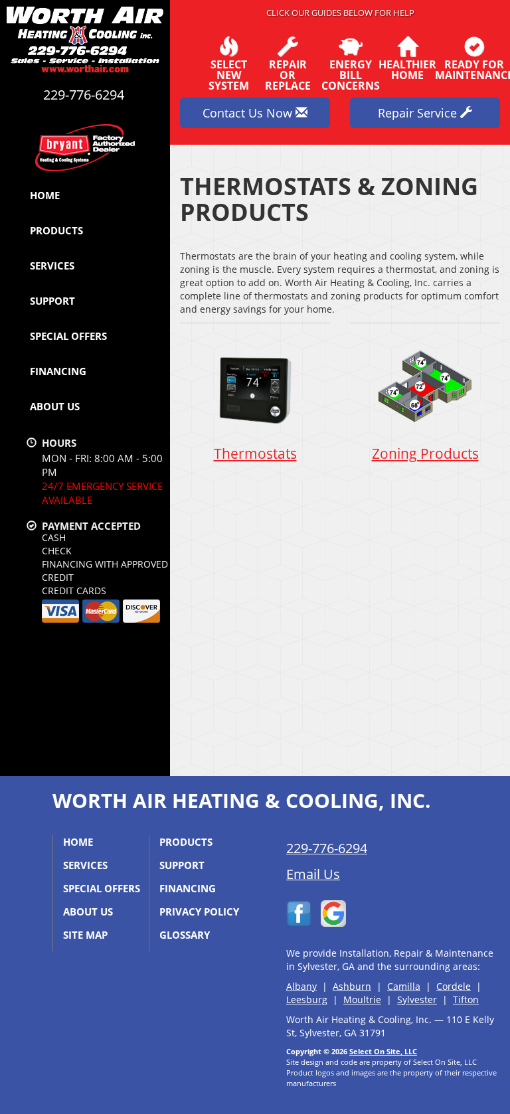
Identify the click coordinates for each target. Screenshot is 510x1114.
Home (45, 195)
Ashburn (352, 986)
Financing (58, 371)
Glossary (184, 934)
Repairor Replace (288, 74)
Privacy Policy (199, 911)
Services (52, 265)
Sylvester (417, 999)
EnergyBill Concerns (350, 74)
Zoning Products (425, 453)
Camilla (403, 986)
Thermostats (255, 453)
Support (52, 300)
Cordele (453, 986)
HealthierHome (407, 68)
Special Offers (68, 336)
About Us (55, 406)
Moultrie (362, 999)
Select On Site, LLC (383, 1051)
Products (56, 230)
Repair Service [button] (419, 113)
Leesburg (306, 999)
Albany (301, 986)
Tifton (466, 999)
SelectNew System (229, 74)
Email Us (313, 874)
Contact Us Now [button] (249, 113)
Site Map (85, 934)
